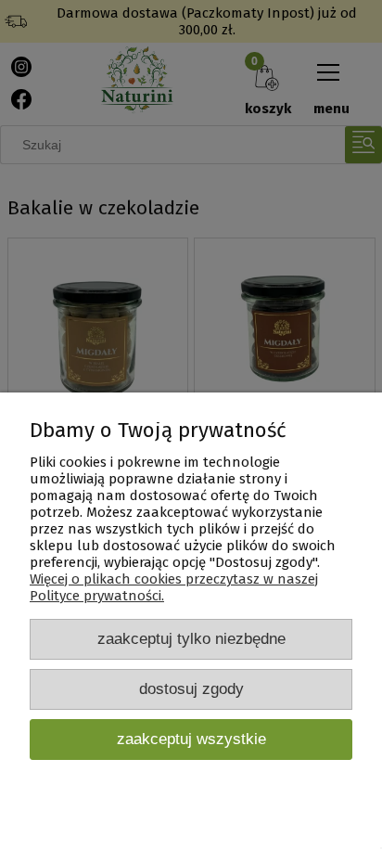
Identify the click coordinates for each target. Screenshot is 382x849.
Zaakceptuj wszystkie (191, 738)
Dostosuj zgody (191, 688)
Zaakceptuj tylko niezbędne (191, 638)
